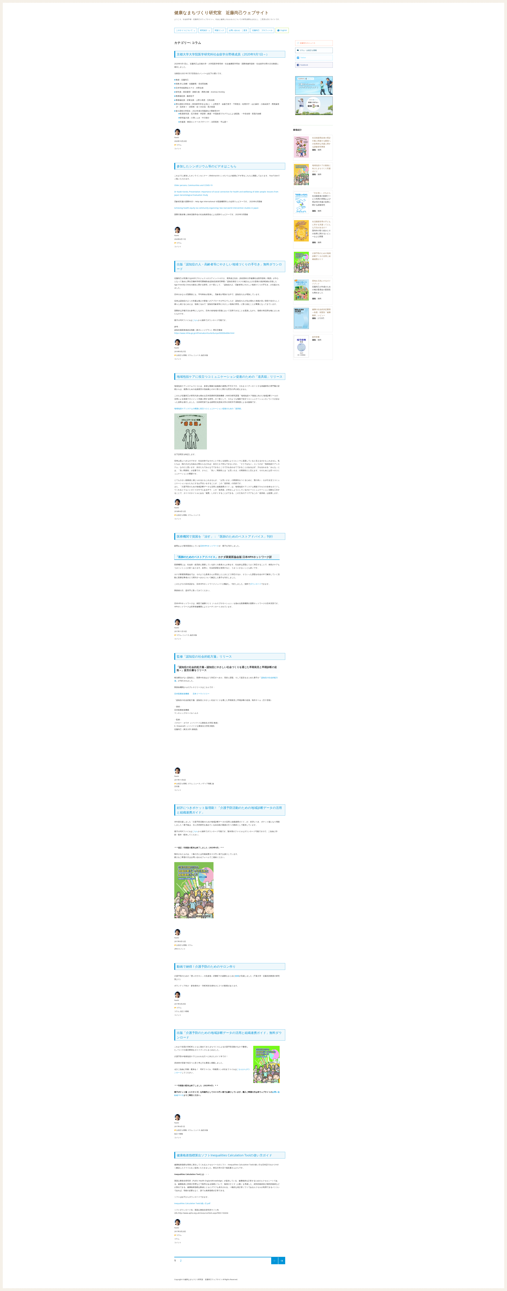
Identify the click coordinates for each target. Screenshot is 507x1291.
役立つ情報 (184, 1011)
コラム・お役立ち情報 (308, 50)
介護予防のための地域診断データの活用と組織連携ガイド (321, 256)
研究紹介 (203, 30)
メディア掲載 (206, 783)
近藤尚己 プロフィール (262, 30)
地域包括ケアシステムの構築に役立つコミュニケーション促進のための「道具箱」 (208, 408)
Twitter (303, 57)
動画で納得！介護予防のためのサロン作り (206, 966)
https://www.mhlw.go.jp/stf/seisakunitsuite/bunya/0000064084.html (204, 333)
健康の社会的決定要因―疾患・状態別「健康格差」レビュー (321, 312)
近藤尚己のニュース (307, 43)
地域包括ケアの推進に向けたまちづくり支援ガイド (321, 168)
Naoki (176, 137)
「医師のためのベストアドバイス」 (197, 557)
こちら (195, 320)
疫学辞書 (316, 337)
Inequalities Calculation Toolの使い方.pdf (192, 1203)
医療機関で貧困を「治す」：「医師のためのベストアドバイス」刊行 (225, 536)
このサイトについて (184, 30)
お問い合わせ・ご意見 (238, 30)
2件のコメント (180, 949)
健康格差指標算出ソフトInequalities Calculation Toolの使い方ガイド (224, 1155)
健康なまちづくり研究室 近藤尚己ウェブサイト (221, 12)
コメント (177, 148)
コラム (179, 145)
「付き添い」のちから (321, 193)
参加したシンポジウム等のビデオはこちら (207, 166)
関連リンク (219, 30)
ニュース (196, 355)
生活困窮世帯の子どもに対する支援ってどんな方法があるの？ (321, 224)
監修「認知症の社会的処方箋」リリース (204, 656)
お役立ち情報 (181, 355)
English (283, 30)
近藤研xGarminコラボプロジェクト (308, 85)
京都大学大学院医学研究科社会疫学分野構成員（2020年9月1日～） (223, 54)
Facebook (304, 65)
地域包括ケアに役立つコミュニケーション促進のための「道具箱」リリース (230, 376)
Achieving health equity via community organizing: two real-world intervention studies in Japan (216, 208)
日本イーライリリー (201, 693)
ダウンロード (255, 584)
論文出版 (204, 355)
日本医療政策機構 (181, 693)
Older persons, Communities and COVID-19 (193, 185)
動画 (237, 976)
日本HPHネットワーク (209, 546)
